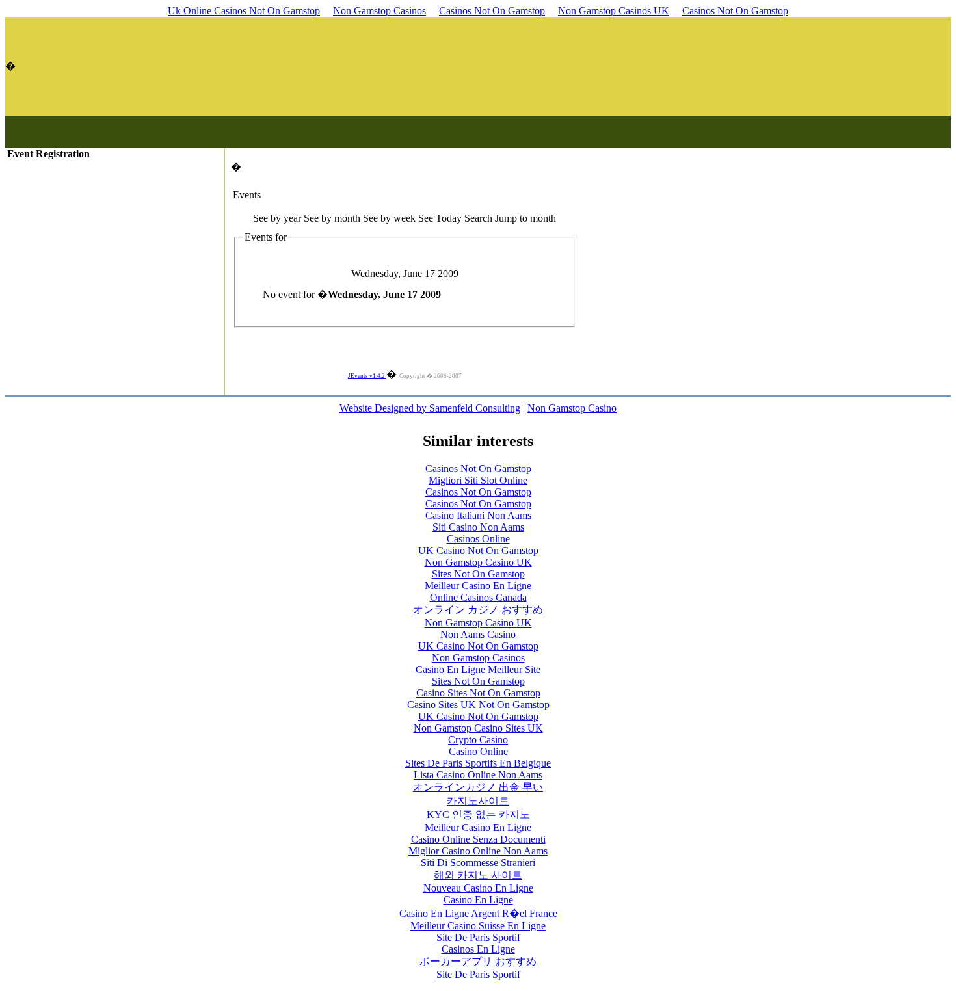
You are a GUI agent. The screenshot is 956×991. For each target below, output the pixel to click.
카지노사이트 (478, 800)
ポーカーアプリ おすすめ (478, 961)
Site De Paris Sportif (478, 937)
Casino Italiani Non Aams (478, 515)
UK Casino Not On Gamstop (478, 550)
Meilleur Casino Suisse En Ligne (478, 925)
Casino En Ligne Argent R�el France (478, 913)
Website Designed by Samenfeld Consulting (429, 408)
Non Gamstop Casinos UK (613, 10)
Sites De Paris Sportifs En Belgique (478, 763)
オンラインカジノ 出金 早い (478, 787)
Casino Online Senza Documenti (478, 839)
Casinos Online (478, 538)
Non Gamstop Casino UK (478, 562)
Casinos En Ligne (478, 949)
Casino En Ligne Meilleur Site (478, 669)
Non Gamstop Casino (572, 408)
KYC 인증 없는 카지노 (478, 814)
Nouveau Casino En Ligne (478, 887)
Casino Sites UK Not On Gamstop (478, 704)
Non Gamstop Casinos (379, 10)
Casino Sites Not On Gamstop (478, 692)
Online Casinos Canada (478, 597)
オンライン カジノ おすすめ (478, 609)
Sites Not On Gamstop (478, 573)
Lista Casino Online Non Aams (478, 774)
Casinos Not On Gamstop (492, 10)
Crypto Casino (478, 739)
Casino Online (478, 751)
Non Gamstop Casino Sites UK (478, 727)
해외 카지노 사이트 (478, 874)
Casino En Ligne (478, 899)
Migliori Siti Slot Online (478, 480)
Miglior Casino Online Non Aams (478, 850)
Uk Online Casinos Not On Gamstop (244, 10)
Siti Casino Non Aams (478, 527)
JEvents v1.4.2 (367, 376)
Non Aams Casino (478, 634)
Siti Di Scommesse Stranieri (478, 862)
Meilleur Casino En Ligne (478, 585)
